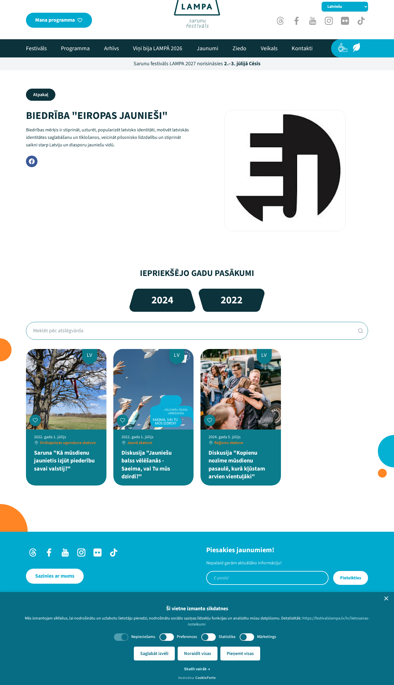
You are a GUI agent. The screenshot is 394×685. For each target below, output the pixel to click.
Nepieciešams (143, 637)
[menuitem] (36, 48)
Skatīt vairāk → (197, 669)
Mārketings (266, 637)
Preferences (187, 637)
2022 (232, 300)
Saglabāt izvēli (154, 653)
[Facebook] (31, 161)
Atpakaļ (40, 95)
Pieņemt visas (240, 653)
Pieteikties (350, 578)
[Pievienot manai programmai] (35, 420)
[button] (386, 598)
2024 (162, 300)
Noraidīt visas (197, 653)
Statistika (227, 637)
